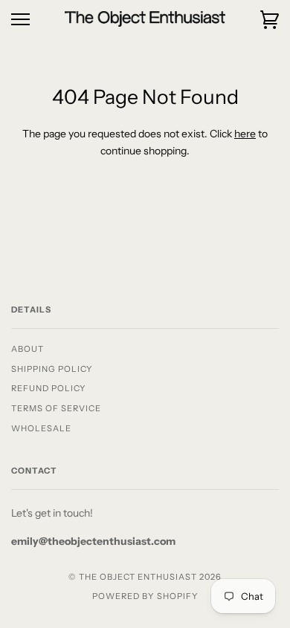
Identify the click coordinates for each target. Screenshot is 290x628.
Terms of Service (56, 408)
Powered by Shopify (145, 596)
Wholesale (41, 428)
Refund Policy (48, 388)
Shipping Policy (52, 369)
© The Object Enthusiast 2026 (145, 577)
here (245, 133)
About (27, 349)
